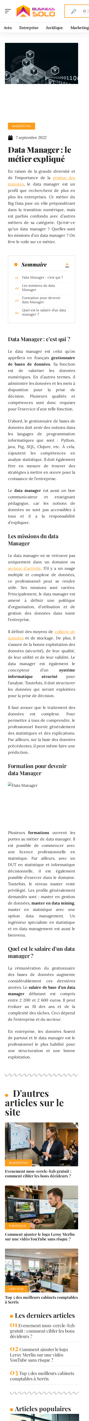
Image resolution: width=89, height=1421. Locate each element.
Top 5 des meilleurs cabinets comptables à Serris (41, 1299)
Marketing (21, 126)
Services (16, 1289)
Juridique (17, 1226)
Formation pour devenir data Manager (41, 300)
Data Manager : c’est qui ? (42, 277)
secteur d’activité (24, 568)
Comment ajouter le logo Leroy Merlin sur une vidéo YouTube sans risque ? (40, 1236)
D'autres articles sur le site (34, 1102)
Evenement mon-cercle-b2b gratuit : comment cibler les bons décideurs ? (38, 1173)
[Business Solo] (35, 11)
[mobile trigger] (9, 11)
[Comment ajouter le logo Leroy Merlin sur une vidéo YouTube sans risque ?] (41, 1207)
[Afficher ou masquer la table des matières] (58, 264)
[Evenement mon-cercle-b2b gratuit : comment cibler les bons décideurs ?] (41, 1144)
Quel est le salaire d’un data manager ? (44, 312)
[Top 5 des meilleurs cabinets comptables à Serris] (41, 1270)
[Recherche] (74, 11)
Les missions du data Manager (38, 287)
